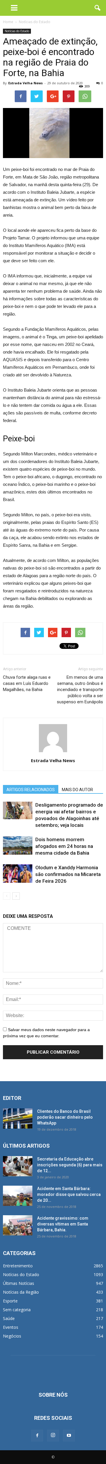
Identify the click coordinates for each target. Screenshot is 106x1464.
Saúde (9, 1318)
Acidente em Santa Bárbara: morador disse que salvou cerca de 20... (69, 1194)
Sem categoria (17, 1309)
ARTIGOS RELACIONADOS (30, 789)
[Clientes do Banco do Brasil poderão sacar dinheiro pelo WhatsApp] (17, 1118)
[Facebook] (37, 1435)
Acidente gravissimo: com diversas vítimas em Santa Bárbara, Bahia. (62, 1224)
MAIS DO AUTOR (77, 789)
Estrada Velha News (25, 83)
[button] (98, 8)
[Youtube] (69, 1435)
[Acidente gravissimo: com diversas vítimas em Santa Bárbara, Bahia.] (17, 1225)
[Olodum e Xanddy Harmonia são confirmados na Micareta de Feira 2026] (17, 873)
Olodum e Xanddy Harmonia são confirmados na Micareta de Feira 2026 (68, 874)
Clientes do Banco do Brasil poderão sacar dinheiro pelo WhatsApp (65, 1117)
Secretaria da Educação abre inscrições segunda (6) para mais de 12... (69, 1165)
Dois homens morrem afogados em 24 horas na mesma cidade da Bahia (64, 846)
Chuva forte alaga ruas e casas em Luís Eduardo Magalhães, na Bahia (27, 683)
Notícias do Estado (17, 31)
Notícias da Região (21, 1292)
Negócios (12, 1336)
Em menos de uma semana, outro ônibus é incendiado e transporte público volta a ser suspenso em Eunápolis (80, 689)
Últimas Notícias (18, 1283)
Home (8, 21)
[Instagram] (53, 1435)
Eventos (10, 1327)
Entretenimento (18, 1265)
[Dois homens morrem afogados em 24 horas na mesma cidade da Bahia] (17, 845)
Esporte (10, 1301)
